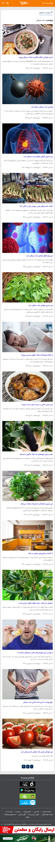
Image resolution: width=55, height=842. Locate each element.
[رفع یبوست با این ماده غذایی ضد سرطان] (27, 684)
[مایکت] (27, 803)
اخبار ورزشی (27, 811)
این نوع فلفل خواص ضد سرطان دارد (39, 255)
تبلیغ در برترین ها (34, 814)
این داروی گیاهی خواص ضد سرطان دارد (38, 156)
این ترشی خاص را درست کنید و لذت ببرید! (37, 404)
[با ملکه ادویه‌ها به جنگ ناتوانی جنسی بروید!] (27, 337)
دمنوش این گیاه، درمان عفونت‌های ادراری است (36, 603)
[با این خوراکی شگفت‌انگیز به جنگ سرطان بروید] (27, 39)
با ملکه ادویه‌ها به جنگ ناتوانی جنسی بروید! (37, 355)
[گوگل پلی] (27, 791)
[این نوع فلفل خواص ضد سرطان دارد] (27, 238)
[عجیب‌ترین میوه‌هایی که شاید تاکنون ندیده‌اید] (27, 436)
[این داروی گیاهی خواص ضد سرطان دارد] (27, 138)
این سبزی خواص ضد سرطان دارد (41, 305)
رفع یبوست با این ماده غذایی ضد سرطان (38, 702)
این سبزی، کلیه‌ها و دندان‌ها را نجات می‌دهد (36, 504)
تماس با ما (9, 811)
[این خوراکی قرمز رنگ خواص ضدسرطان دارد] (27, 734)
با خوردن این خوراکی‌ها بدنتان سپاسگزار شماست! (35, 652)
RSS (27, 817)
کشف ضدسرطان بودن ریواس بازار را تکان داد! (36, 206)
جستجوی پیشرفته (10, 814)
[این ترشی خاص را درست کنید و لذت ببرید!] (27, 386)
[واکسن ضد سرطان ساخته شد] (27, 89)
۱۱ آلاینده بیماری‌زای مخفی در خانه (40, 553)
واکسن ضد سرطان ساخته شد (42, 107)
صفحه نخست (46, 811)
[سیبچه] (27, 784)
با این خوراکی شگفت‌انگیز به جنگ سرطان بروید (36, 57)
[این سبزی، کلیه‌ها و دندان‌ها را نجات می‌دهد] (27, 486)
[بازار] (27, 797)
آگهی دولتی (22, 814)
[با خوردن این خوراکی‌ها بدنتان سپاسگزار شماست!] (27, 634)
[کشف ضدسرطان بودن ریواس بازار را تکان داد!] (27, 188)
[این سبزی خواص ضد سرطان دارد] (27, 287)
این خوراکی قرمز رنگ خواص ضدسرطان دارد (37, 752)
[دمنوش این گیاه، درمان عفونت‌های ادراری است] (27, 585)
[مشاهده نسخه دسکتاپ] (3, 3)
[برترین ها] (24, 3)
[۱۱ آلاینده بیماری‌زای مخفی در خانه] (27, 535)
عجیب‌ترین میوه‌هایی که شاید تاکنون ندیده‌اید (36, 454)
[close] (2, 824)
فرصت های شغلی (47, 814)
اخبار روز (36, 811)
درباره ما (18, 811)
